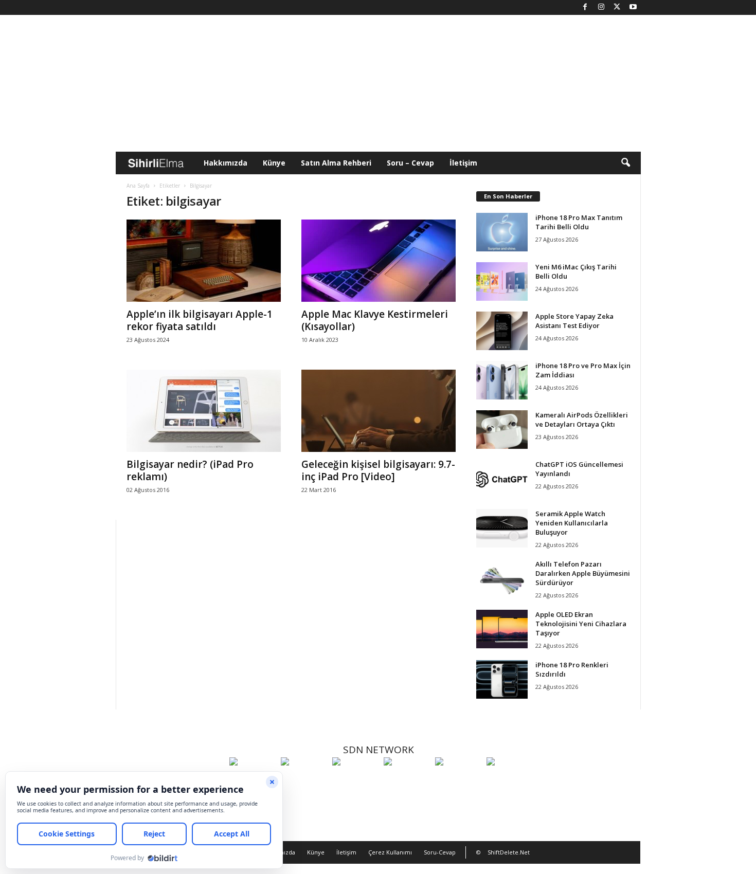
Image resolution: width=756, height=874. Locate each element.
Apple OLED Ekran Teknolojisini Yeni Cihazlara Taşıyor (580, 624)
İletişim (463, 163)
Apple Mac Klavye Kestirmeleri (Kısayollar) (374, 320)
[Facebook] (585, 7)
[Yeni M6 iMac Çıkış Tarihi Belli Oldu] (502, 281)
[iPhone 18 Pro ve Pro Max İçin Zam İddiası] (502, 380)
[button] (625, 163)
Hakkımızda (225, 163)
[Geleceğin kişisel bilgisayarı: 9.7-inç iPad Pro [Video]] (378, 411)
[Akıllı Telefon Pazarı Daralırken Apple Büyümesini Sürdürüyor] (502, 578)
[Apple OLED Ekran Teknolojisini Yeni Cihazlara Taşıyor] (502, 629)
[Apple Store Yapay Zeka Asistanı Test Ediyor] (502, 331)
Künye (274, 163)
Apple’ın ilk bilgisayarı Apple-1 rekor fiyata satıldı (200, 320)
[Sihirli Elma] (304, 780)
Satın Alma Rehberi (336, 163)
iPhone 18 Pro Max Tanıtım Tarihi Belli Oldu (578, 222)
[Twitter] (617, 7)
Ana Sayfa (138, 185)
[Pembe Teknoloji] (458, 780)
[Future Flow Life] (510, 780)
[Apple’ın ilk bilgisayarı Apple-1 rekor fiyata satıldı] (204, 261)
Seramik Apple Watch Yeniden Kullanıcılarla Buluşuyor (571, 523)
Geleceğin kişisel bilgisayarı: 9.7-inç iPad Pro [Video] (378, 470)
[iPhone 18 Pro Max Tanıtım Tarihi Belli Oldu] (502, 232)
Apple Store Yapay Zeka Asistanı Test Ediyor (574, 321)
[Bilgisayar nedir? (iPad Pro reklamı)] (204, 411)
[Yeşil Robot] (355, 780)
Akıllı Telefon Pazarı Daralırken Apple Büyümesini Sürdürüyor (582, 573)
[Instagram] (601, 7)
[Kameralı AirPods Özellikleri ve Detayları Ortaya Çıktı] (502, 429)
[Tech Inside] (407, 780)
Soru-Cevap (440, 852)
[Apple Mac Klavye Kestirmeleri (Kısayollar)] (378, 261)
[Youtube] (633, 7)
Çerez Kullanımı (390, 852)
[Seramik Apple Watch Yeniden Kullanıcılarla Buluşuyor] (502, 528)
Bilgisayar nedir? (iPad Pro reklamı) (190, 470)
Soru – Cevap (410, 163)
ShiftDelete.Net (509, 852)
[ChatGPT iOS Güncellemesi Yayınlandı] (502, 479)
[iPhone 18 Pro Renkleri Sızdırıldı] (502, 679)
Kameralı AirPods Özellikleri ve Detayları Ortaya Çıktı (581, 419)
